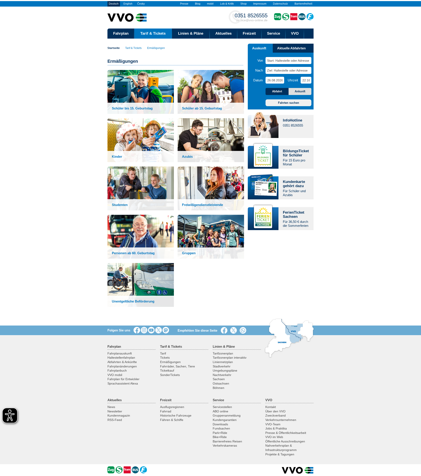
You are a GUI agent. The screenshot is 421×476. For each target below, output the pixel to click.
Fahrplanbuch (117, 370)
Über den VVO (275, 411)
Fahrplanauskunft (119, 353)
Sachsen (219, 379)
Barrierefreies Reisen (227, 441)
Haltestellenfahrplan (121, 357)
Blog (197, 3)
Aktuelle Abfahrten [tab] (291, 48)
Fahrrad (165, 411)
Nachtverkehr (222, 375)
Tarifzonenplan (223, 353)
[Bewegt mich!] (151, 330)
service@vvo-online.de (251, 17)
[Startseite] (298, 470)
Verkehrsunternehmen (280, 420)
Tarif (163, 353)
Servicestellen (222, 407)
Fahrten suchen (288, 102)
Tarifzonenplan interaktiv (229, 357)
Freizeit (249, 33)
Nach (259, 70)
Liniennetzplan (223, 362)
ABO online (220, 411)
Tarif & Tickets (153, 33)
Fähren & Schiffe (171, 420)
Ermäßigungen (156, 48)
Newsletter (114, 411)
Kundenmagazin (118, 415)
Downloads (220, 424)
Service (273, 33)
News (111, 407)
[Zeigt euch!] (144, 330)
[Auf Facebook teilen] (225, 330)
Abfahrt (277, 91)
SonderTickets (170, 375)
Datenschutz (280, 3)
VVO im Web (274, 437)
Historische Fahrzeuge (175, 415)
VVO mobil (114, 375)
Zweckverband (275, 415)
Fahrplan (120, 33)
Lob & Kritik (227, 3)
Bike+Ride (220, 437)
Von (260, 60)
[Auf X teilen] (234, 330)
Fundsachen (221, 428)
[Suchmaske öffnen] (309, 34)
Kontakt (270, 407)
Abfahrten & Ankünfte (122, 362)
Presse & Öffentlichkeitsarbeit (285, 433)
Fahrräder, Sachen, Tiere (177, 366)
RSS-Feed (114, 420)
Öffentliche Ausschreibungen (285, 441)
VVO (295, 33)
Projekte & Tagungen (279, 454)
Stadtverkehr (221, 366)
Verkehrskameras (225, 445)
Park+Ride (220, 433)
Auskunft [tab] (259, 48)
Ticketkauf (167, 370)
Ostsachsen (221, 383)
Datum (258, 80)
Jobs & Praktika (276, 428)
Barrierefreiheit (303, 3)
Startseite (113, 48)
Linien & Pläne (190, 33)
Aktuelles (223, 33)
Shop (243, 3)
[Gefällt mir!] (137, 330)
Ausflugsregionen (172, 407)
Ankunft (300, 91)
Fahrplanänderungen (122, 366)
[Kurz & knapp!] (158, 330)
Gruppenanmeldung (227, 415)
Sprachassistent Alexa (122, 383)
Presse (184, 3)
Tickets (165, 357)
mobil (210, 3)
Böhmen (218, 388)
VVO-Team (272, 424)
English (127, 3)
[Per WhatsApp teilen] (243, 330)
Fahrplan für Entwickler (123, 379)
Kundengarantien (225, 420)
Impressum (259, 3)
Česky (141, 3)
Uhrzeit (293, 80)
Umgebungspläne (225, 370)
